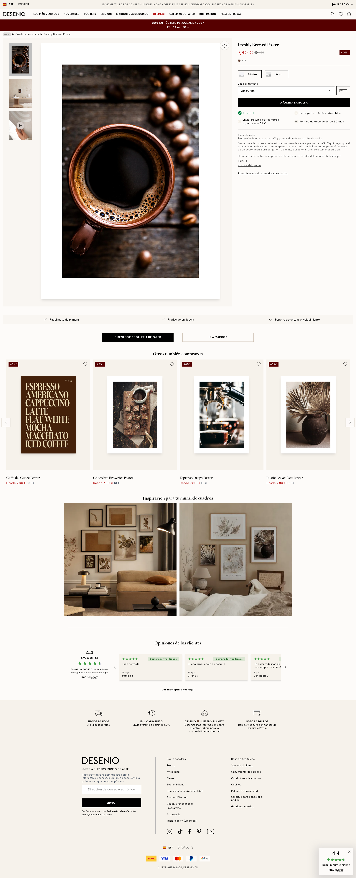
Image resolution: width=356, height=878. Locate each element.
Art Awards (173, 814)
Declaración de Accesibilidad (185, 791)
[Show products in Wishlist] (341, 14)
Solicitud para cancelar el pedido (247, 798)
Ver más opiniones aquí (177, 689)
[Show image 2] (20, 93)
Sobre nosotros (176, 759)
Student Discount (178, 797)
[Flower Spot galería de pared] (235, 559)
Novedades (72, 14)
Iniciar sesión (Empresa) (182, 820)
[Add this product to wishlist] (224, 45)
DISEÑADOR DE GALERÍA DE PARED (138, 337)
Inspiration (207, 14)
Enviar (111, 802)
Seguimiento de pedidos (246, 771)
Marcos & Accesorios (132, 14)
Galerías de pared (182, 14)
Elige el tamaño (248, 83)
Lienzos (106, 14)
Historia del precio (249, 165)
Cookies (236, 784)
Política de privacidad (118, 811)
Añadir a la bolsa (294, 102)
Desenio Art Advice (243, 759)
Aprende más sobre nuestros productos (263, 173)
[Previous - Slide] (5, 422)
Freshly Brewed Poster (58, 34)
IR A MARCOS (218, 337)
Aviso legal (173, 771)
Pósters (90, 14)
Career (171, 778)
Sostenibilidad (175, 784)
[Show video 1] (20, 125)
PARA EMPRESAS (231, 14)
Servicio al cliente (242, 765)
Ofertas (159, 14)
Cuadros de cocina (27, 34)
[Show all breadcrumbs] (7, 34)
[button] (343, 90)
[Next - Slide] (350, 422)
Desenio (188, 867)
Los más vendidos (46, 14)
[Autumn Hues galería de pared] (120, 559)
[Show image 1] (20, 59)
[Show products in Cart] (349, 14)
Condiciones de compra (246, 778)
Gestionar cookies (242, 806)
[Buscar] (333, 14)
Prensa (171, 765)
